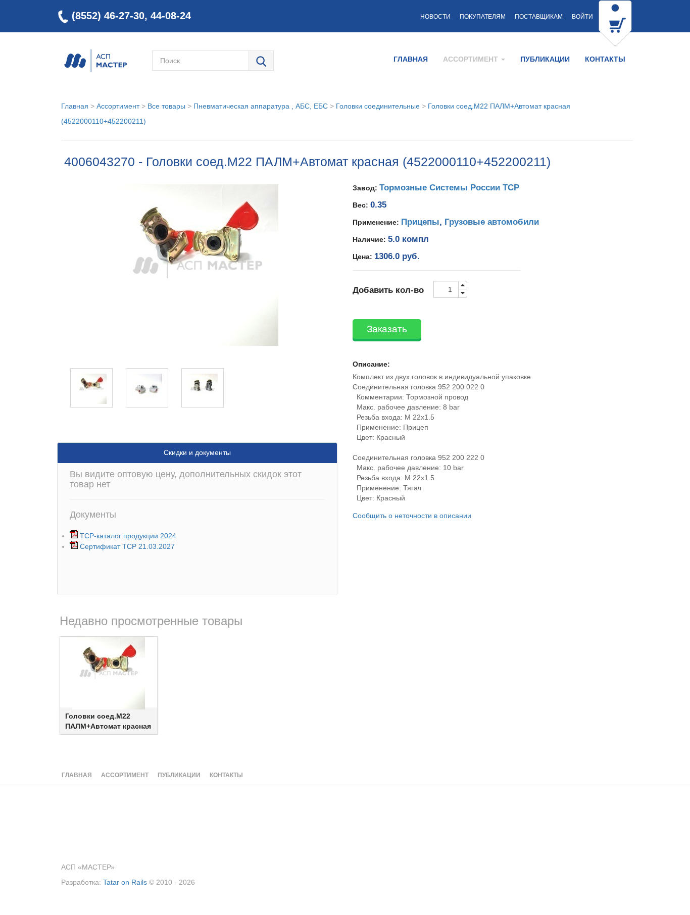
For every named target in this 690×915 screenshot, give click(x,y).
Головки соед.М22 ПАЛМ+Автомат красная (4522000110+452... (108, 726)
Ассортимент (117, 106)
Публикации (545, 59)
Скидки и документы (197, 452)
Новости (435, 16)
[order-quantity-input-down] (462, 293)
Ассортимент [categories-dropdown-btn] (471, 59)
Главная (410, 59)
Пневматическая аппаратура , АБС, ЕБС (260, 106)
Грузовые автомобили (492, 222)
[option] (109, 685)
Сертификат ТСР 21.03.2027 (127, 546)
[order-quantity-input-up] (462, 285)
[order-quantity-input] (446, 289)
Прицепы (420, 222)
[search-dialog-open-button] (261, 61)
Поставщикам (539, 16)
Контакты (605, 59)
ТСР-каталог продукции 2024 (128, 536)
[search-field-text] (200, 60)
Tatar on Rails (125, 882)
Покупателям (483, 16)
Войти (582, 16)
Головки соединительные (378, 106)
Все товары (166, 106)
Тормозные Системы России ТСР (449, 187)
